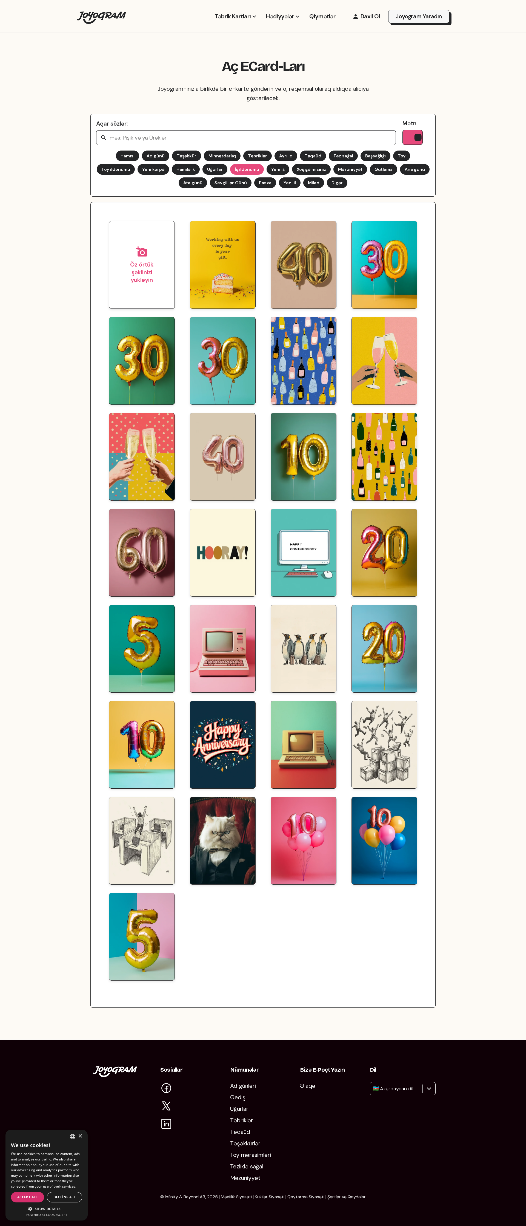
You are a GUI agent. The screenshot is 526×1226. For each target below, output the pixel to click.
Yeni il (290, 183)
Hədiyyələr (280, 16)
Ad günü (156, 156)
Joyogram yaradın (419, 16)
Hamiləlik (185, 169)
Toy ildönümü (115, 169)
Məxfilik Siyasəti (236, 1197)
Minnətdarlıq (222, 156)
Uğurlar (215, 169)
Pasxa (265, 183)
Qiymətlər (322, 16)
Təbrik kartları (233, 16)
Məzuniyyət (350, 169)
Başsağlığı (375, 156)
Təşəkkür (186, 156)
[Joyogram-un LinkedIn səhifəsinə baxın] (166, 1125)
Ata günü (192, 183)
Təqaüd (313, 156)
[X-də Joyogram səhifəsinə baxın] (166, 1107)
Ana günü (415, 169)
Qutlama (384, 169)
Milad (313, 183)
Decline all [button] (64, 1197)
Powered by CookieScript (46, 1215)
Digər (337, 183)
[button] (46, 1208)
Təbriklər (257, 156)
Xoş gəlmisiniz (311, 169)
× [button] (80, 1136)
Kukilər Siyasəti (269, 1197)
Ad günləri (243, 1086)
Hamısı (128, 156)
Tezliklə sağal (246, 1166)
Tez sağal (343, 156)
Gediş (237, 1097)
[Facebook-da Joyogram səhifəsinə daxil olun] (166, 1089)
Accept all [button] (27, 1197)
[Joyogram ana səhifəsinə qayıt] (115, 1075)
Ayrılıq (286, 156)
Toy (401, 156)
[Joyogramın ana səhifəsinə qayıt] (101, 16)
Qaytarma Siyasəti (305, 1197)
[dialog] (46, 1175)
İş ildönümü (247, 169)
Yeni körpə (153, 169)
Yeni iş (278, 169)
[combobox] (373, 1088)
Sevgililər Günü (231, 183)
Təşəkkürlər (245, 1143)
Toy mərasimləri (250, 1155)
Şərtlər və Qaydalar (346, 1197)
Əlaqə (307, 1086)
